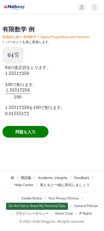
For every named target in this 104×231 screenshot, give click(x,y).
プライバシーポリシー (32, 213)
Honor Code (64, 213)
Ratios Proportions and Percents (65, 37)
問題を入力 (25, 132)
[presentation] (13, 55)
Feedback (81, 178)
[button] (81, 7)
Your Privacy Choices (63, 198)
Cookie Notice (31, 198)
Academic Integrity (53, 178)
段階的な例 (11, 37)
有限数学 (29, 37)
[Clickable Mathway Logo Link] (14, 7)
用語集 (26, 178)
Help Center (24, 185)
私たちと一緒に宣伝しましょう (65, 185)
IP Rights (85, 213)
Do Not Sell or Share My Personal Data (37, 206)
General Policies (86, 206)
